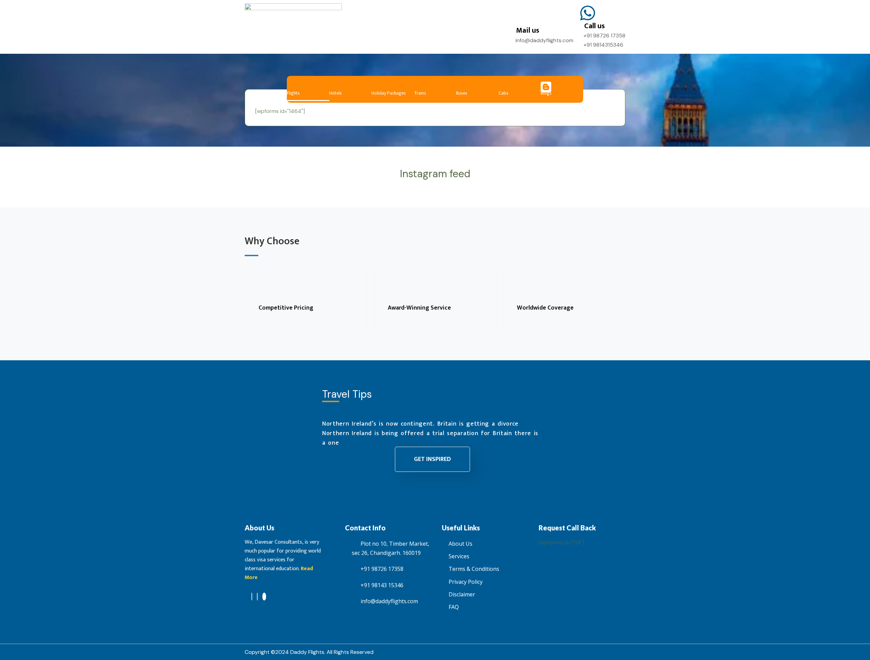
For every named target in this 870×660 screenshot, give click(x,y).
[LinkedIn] (257, 596)
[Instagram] (264, 596)
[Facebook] (251, 596)
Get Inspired (432, 459)
